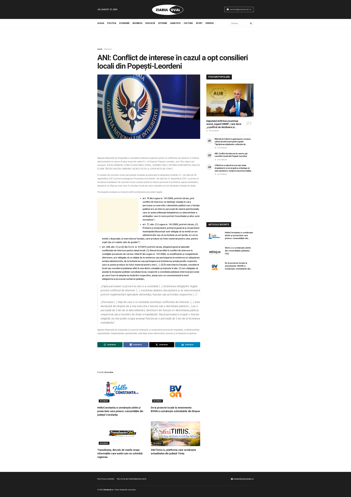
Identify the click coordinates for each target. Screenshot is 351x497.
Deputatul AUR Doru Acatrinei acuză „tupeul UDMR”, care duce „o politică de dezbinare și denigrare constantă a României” (224, 124)
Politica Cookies (105, 479)
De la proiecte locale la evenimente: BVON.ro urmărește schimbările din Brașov (175, 409)
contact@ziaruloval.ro (240, 9)
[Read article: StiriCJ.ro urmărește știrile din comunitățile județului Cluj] (214, 252)
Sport (199, 23)
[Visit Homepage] (167, 9)
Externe (162, 23)
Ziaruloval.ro (108, 490)
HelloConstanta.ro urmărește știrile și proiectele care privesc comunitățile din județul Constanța (120, 411)
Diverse (210, 23)
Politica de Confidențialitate (131, 479)
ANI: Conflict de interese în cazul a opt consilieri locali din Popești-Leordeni (231, 154)
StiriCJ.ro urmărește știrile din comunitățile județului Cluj (238, 251)
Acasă (99, 49)
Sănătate (175, 23)
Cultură (188, 23)
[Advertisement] (175, 38)
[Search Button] (219, 9)
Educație (150, 23)
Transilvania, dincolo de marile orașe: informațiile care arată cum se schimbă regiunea (119, 453)
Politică (111, 23)
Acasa (100, 23)
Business (137, 23)
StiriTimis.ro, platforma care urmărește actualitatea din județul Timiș (173, 451)
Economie (124, 23)
